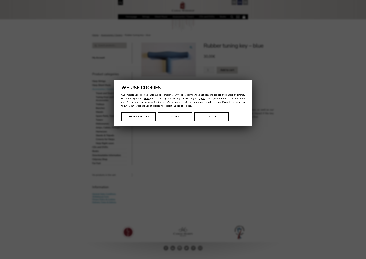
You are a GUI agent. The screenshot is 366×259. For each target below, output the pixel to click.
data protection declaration (207, 102)
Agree (202, 98)
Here (146, 98)
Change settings (138, 116)
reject (169, 105)
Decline (212, 116)
